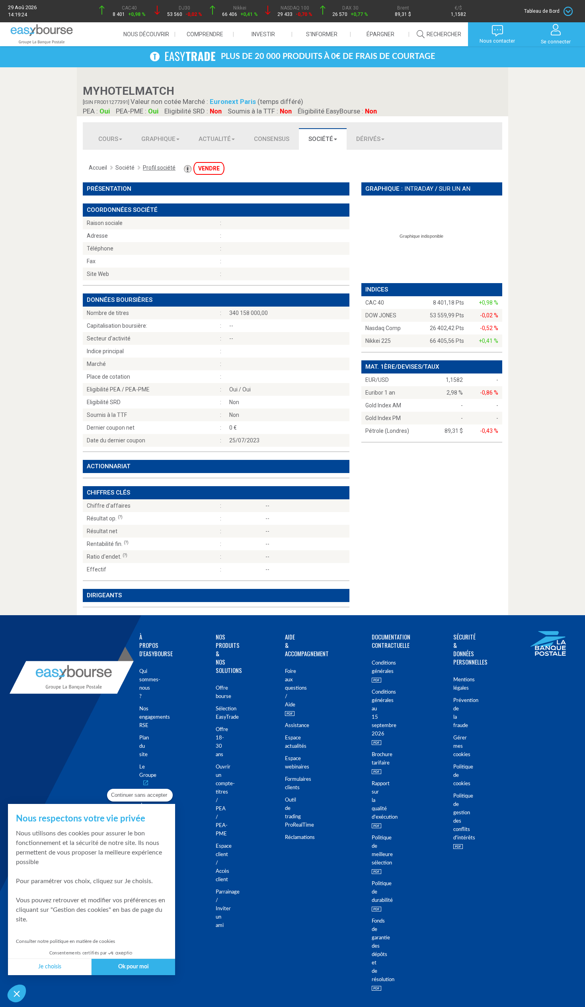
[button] (16, 993)
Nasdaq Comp (383, 328)
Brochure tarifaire (372, 759)
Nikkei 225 (378, 341)
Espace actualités (286, 742)
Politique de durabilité (372, 892)
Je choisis (49, 967)
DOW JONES (380, 315)
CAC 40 (374, 302)
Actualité (215, 139)
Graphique (158, 139)
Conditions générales (372, 667)
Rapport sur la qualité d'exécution (372, 800)
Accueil (98, 167)
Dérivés (368, 139)
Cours (108, 139)
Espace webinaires (286, 763)
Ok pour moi (133, 967)
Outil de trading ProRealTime (286, 813)
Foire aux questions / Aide (286, 688)
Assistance (286, 725)
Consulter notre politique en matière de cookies (65, 941)
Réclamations (286, 837)
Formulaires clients (286, 783)
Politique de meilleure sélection (372, 850)
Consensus (271, 139)
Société (320, 139)
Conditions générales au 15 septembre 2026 (372, 713)
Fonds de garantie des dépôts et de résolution (372, 950)
